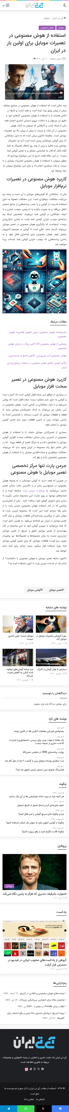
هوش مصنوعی (47, 27)
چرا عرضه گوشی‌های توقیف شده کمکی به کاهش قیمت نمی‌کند (19, 673)
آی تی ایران (58, 18)
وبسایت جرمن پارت (33, 491)
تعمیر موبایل (55, 590)
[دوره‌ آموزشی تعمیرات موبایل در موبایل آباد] (51, 624)
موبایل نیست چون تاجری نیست (20, 637)
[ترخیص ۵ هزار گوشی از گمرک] (51, 657)
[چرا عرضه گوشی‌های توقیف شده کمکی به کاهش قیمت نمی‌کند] (18, 657)
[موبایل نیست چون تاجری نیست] (18, 624)
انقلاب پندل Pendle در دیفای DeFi (45, 1006)
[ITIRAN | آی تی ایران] (34, 5)
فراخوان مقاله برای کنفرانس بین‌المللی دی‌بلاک (41, 1000)
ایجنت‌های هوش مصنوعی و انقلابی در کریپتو (42, 993)
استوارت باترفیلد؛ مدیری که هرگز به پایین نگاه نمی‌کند (34, 894)
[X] (39, 1069)
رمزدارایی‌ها (59, 983)
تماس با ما (29, 1099)
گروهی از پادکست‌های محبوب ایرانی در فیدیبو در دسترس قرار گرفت (37, 962)
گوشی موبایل (34, 590)
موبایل (47, 18)
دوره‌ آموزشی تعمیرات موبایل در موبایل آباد (51, 637)
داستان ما (40, 1099)
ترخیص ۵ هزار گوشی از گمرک (51, 669)
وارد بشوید (39, 704)
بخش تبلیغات (55, 58)
